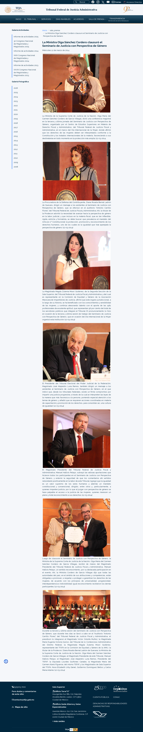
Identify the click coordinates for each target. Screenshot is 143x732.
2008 (16, 167)
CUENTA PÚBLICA (101, 697)
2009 (16, 162)
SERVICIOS (46, 19)
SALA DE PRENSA (96, 19)
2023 (16, 101)
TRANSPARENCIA (117, 18)
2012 (16, 149)
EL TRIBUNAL (30, 19)
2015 (16, 136)
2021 (16, 110)
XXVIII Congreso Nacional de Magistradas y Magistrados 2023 (25, 72)
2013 (16, 145)
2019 (16, 119)
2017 (16, 127)
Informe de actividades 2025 (26, 37)
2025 (16, 92)
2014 (16, 140)
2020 (16, 114)
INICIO (18, 19)
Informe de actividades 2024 (26, 51)
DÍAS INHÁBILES (63, 19)
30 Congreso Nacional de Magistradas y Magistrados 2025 (23, 44)
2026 (16, 88)
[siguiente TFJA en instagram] (98, 2)
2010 (16, 158)
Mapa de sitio (21, 707)
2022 (16, 105)
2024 (16, 97)
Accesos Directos (134, 2)
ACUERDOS (79, 19)
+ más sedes (58, 721)
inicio (44, 30)
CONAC (116, 697)
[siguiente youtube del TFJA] (108, 2)
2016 (16, 132)
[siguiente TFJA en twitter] (103, 2)
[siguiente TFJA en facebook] (93, 2)
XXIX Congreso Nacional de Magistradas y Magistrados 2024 (24, 58)
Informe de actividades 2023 (26, 65)
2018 (16, 123)
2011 (16, 153)
